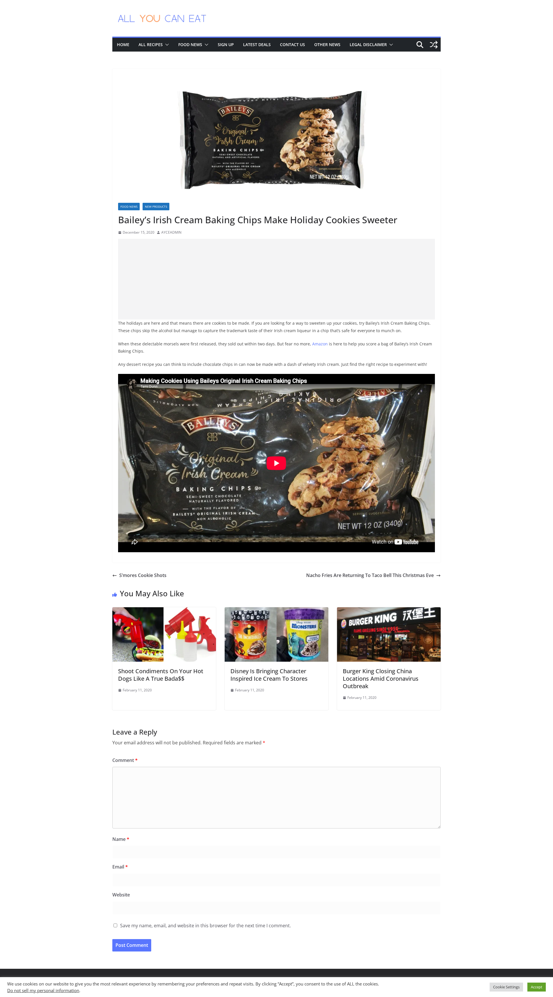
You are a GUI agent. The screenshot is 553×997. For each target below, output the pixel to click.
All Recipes (151, 44)
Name (120, 839)
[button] (166, 45)
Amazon (320, 344)
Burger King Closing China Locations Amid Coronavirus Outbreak (380, 678)
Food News (190, 44)
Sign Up (226, 44)
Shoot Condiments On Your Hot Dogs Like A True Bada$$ (160, 674)
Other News (327, 44)
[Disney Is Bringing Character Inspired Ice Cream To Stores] (276, 611)
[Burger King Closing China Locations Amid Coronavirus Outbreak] (389, 611)
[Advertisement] (276, 279)
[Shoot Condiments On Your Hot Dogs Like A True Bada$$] (164, 611)
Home (123, 44)
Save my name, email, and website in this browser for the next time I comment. (205, 925)
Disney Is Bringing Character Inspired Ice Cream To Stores (269, 674)
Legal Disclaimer (368, 44)
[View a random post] (434, 45)
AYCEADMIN (171, 232)
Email (120, 867)
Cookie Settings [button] (506, 987)
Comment (125, 760)
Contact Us (292, 44)
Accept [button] (536, 987)
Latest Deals (257, 44)
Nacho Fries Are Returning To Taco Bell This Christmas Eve (370, 575)
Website (121, 895)
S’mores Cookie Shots (142, 575)
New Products (156, 207)
